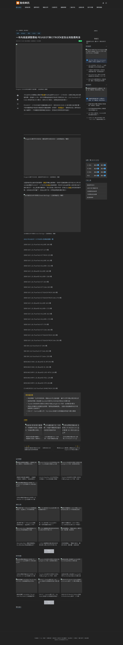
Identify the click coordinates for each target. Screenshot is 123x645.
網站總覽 (87, 638)
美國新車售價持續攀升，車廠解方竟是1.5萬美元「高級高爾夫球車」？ (33, 437)
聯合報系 (70, 638)
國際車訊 (36, 7)
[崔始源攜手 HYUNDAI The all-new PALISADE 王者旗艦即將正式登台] (26, 586)
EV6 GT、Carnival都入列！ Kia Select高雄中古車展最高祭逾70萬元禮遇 (52, 411)
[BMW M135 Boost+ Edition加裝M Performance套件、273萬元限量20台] (71, 586)
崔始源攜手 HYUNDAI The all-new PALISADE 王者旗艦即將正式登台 (26, 595)
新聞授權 (49, 638)
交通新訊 (54, 7)
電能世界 (45, 7)
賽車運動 (99, 7)
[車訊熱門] (106, 85)
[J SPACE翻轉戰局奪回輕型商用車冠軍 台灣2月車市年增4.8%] (49, 534)
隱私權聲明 (64, 638)
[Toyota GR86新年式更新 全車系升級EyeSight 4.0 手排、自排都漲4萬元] (71, 469)
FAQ (41, 638)
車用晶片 (23, 33)
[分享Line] (18, 99)
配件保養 (90, 7)
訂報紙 (75, 638)
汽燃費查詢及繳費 (92, 194)
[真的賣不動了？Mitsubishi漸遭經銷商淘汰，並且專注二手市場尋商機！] (26, 514)
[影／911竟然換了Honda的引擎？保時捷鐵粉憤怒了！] (49, 514)
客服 (44, 638)
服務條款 (55, 638)
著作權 (59, 638)
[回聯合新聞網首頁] (17, 2)
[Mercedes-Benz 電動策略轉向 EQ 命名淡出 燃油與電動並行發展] (26, 534)
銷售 (39, 33)
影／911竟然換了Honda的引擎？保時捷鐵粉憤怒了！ (48, 523)
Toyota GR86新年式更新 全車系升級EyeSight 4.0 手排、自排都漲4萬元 (51, 404)
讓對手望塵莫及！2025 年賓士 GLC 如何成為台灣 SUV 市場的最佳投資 (71, 523)
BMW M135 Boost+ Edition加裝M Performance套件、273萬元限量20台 (71, 595)
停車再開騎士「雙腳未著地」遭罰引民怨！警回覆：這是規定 (71, 544)
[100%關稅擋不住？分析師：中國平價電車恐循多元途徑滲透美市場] (52, 429)
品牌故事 (81, 7)
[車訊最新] (106, 46)
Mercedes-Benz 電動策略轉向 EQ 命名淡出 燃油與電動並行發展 (26, 544)
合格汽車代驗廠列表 (92, 188)
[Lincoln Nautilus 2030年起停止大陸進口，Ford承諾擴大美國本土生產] (49, 469)
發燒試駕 (27, 7)
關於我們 (81, 638)
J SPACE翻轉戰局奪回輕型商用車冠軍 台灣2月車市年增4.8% (48, 544)
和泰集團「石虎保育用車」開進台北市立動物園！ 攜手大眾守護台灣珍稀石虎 (53, 398)
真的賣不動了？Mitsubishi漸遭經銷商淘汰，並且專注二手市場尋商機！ (26, 523)
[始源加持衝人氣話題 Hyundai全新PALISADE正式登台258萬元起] (71, 565)
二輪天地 (72, 7)
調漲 (29, 33)
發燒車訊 (21, 30)
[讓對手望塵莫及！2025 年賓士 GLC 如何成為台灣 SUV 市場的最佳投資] (71, 514)
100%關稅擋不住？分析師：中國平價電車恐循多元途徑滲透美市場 (51, 437)
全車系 (34, 33)
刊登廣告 (37, 638)
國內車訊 (18, 7)
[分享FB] (18, 95)
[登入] (103, 3)
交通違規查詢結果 (92, 191)
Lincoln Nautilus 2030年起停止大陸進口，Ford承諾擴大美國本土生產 (48, 478)
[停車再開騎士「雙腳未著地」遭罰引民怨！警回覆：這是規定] (71, 534)
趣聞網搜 (63, 7)
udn (17, 30)
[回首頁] (24, 2)
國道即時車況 (90, 185)
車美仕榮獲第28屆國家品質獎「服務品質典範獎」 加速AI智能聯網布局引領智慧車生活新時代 (53, 407)
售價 (18, 33)
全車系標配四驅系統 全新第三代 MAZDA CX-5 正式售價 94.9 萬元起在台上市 (71, 437)
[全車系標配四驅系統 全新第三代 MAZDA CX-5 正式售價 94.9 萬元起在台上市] (70, 429)
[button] (106, 3)
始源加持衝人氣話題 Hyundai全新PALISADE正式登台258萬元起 (49, 401)
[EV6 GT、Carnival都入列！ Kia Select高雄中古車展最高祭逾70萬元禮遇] (49, 586)
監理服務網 (90, 197)
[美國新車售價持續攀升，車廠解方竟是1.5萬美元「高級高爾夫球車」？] (33, 429)
